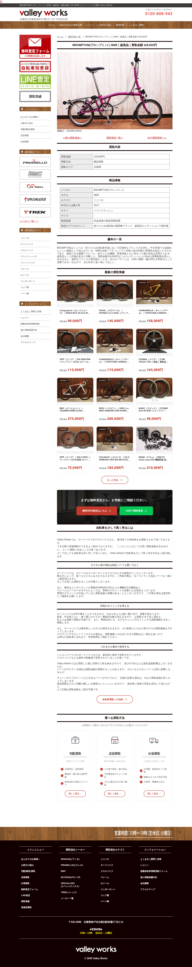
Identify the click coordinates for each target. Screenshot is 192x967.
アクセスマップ (28, 342)
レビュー (90, 25)
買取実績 (120, 25)
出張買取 (25, 141)
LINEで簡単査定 (134, 510)
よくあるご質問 (136, 25)
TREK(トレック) (68, 892)
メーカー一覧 (67, 898)
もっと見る (113, 480)
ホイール (25, 275)
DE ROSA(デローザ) (70, 877)
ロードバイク (27, 244)
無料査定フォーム (29, 889)
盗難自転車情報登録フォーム (154, 871)
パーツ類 (25, 293)
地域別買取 (26, 907)
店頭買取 (25, 135)
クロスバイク (27, 250)
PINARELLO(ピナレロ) (72, 865)
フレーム (25, 269)
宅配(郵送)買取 (28, 129)
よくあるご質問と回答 (31, 311)
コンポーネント (28, 281)
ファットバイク (28, 262)
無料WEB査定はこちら (94, 510)
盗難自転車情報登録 (30, 324)
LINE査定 (25, 895)
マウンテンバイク (29, 256)
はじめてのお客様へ (30, 117)
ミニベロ (25, 238)
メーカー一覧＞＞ (29, 221)
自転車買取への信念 (112, 699)
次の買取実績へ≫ (157, 137)
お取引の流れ (105, 25)
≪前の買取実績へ (72, 137)
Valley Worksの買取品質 (70, 25)
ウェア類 (25, 287)
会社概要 (25, 336)
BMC (63, 871)
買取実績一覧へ (114, 137)
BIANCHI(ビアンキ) (70, 859)
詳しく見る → (75, 793)
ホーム (52, 25)
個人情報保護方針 (29, 330)
